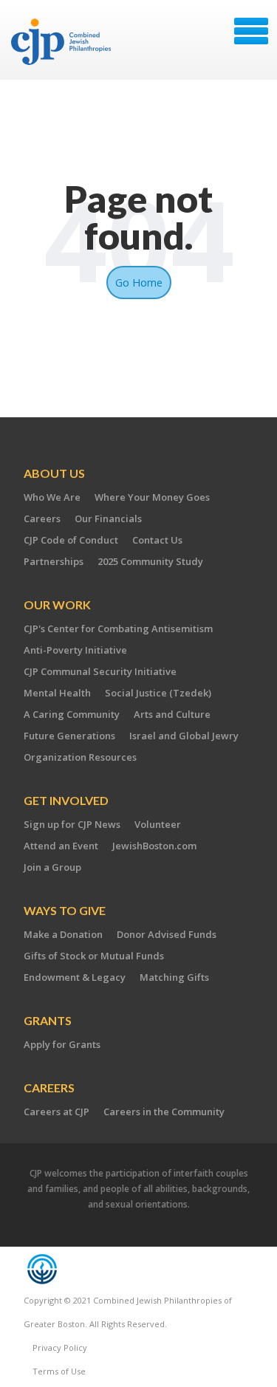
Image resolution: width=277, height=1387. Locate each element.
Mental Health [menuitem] (57, 692)
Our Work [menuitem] (57, 604)
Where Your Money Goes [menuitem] (152, 497)
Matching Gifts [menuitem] (174, 977)
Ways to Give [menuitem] (65, 910)
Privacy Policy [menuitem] (60, 1347)
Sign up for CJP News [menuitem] (72, 824)
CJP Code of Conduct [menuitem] (71, 540)
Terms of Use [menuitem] (59, 1371)
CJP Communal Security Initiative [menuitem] (100, 671)
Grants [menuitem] (48, 1020)
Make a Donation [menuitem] (63, 934)
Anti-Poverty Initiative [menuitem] (75, 650)
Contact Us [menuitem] (157, 540)
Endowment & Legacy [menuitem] (75, 977)
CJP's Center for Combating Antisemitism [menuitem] (118, 628)
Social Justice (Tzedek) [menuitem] (158, 692)
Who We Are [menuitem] (52, 497)
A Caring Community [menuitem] (72, 714)
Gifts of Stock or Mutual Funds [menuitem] (94, 955)
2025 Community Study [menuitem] (150, 561)
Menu (251, 31)
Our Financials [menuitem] (108, 518)
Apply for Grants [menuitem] (62, 1044)
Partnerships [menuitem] (53, 561)
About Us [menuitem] (54, 473)
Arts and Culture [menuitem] (172, 714)
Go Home (139, 282)
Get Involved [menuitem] (66, 800)
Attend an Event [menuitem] (61, 845)
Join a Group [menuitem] (52, 867)
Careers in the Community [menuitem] (164, 1111)
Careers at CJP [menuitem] (56, 1111)
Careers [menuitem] (42, 518)
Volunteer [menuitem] (157, 824)
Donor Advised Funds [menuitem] (166, 934)
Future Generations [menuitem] (69, 735)
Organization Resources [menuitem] (80, 757)
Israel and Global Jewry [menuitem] (184, 735)
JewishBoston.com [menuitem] (154, 845)
